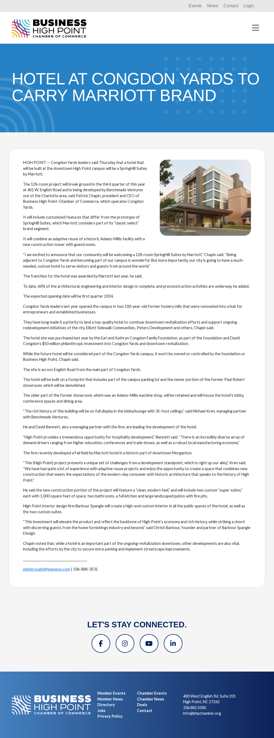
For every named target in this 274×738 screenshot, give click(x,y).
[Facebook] (101, 643)
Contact (230, 5)
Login (248, 5)
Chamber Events (152, 693)
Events (195, 5)
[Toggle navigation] (255, 28)
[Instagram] (125, 643)
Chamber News (150, 699)
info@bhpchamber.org (202, 713)
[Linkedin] (173, 643)
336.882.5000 (194, 707)
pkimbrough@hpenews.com (46, 569)
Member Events (111, 693)
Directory (106, 704)
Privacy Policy (110, 716)
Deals (142, 704)
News (212, 5)
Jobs (101, 710)
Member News (110, 699)
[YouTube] (149, 643)
